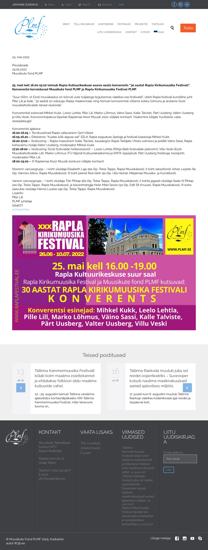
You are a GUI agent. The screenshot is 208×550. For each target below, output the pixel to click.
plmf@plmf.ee (20, 209)
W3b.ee (19, 543)
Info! (121, 4)
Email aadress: (173, 452)
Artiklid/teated (90, 448)
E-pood (86, 453)
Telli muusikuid (90, 443)
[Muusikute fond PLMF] (31, 28)
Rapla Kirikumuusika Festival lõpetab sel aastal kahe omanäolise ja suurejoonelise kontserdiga (137, 516)
